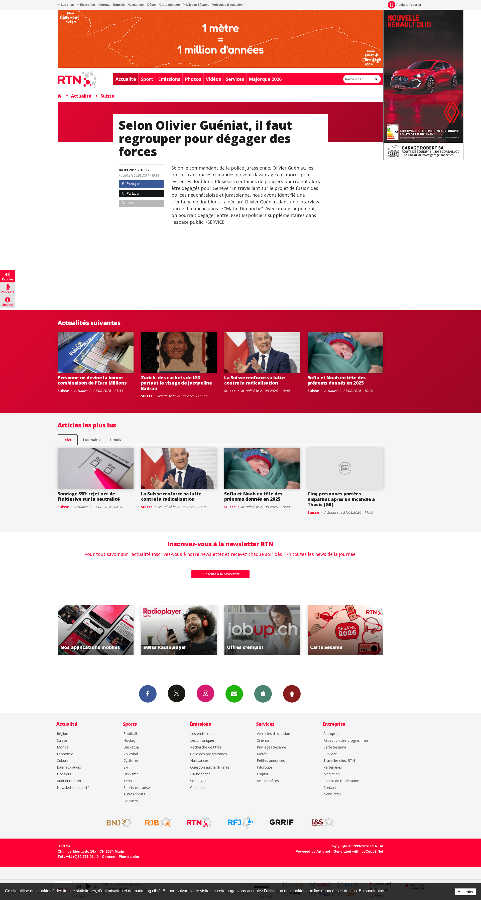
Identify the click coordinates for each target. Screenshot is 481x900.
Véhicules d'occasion (227, 5)
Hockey (130, 740)
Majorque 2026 (265, 79)
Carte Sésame (169, 5)
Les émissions (201, 734)
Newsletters (234, 694)
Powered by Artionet (313, 851)
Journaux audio (69, 767)
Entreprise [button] (87, 5)
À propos (330, 734)
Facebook (148, 694)
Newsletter (332, 794)
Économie (65, 754)
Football (130, 734)
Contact (329, 788)
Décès (152, 5)
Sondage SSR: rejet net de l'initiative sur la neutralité (88, 496)
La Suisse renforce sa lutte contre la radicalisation (254, 380)
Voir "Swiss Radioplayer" (104, 630)
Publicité (330, 754)
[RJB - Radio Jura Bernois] (158, 822)
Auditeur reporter (71, 781)
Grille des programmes (208, 754)
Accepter (465, 892)
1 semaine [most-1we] (91, 439)
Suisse (107, 96)
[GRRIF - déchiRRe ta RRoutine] (281, 822)
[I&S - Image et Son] (322, 822)
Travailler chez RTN (339, 761)
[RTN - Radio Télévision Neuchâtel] (199, 822)
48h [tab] (68, 439)
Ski (126, 767)
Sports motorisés (138, 788)
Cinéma (263, 740)
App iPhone (263, 694)
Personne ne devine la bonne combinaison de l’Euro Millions (92, 380)
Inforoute (104, 5)
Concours (198, 788)
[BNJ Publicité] (117, 822)
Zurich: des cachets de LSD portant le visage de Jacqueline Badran (176, 382)
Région (62, 734)
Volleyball (131, 754)
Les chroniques (202, 740)
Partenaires (332, 767)
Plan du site (129, 857)
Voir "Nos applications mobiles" (354, 630)
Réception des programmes (346, 740)
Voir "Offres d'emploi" (187, 630)
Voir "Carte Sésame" (270, 630)
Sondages (198, 781)
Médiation (331, 774)
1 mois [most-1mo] (115, 439)
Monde (62, 747)
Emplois (119, 5)
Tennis (129, 781)
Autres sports (134, 794)
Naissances (136, 5)
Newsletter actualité (73, 788)
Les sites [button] (67, 5)
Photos (193, 79)
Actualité (125, 79)
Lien (131, 203)
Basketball (132, 747)
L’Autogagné (200, 774)
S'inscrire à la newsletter (220, 574)
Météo (262, 754)
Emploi (262, 774)
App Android (292, 694)
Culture (62, 761)
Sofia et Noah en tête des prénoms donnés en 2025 (337, 380)
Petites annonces (271, 761)
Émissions (169, 79)
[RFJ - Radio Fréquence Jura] (240, 822)
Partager (133, 184)
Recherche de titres (205, 747)
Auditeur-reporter (408, 5)
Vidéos (213, 79)
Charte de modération (341, 781)
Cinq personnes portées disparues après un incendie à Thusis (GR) (341, 499)
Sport (147, 79)
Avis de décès (268, 781)
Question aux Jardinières (209, 767)
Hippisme (131, 774)
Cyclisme (131, 761)
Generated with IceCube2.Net (358, 851)
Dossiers (64, 774)
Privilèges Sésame (196, 5)
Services (235, 79)
